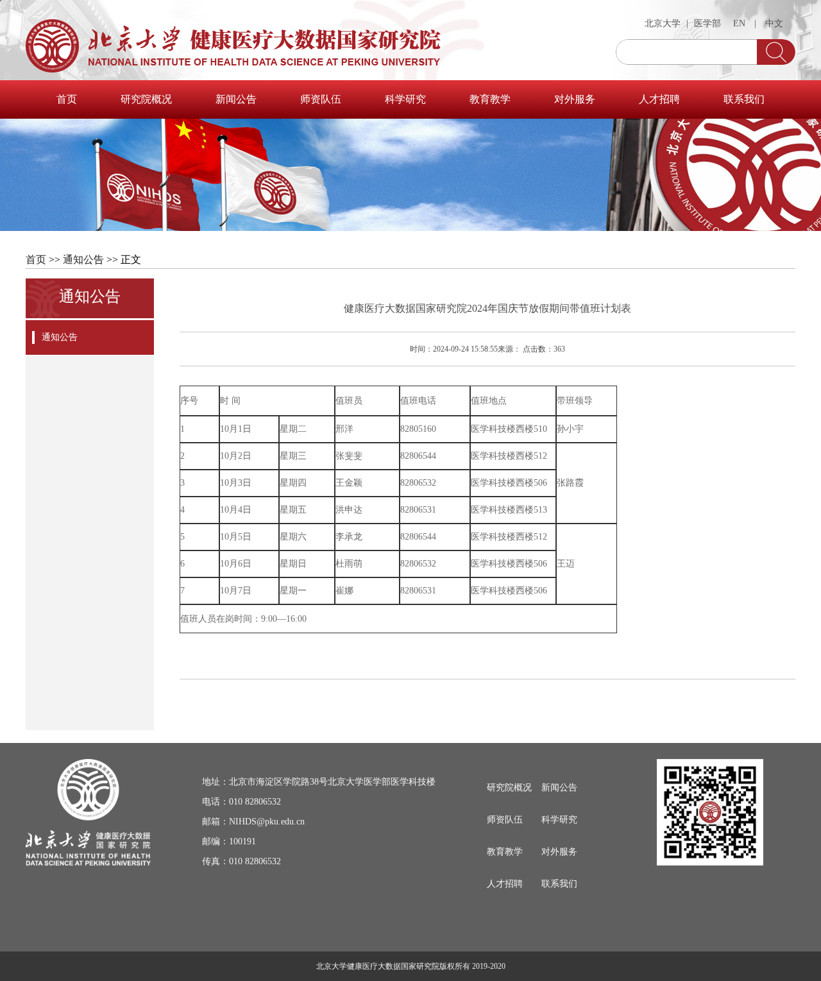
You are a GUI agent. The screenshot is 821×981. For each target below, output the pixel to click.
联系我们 (744, 99)
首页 (66, 99)
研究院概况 (146, 99)
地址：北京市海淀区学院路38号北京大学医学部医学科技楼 (319, 782)
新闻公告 (236, 99)
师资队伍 (320, 99)
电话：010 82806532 (241, 801)
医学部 (707, 23)
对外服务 (574, 99)
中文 (774, 23)
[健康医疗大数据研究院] (233, 41)
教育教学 (490, 99)
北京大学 (663, 23)
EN (739, 23)
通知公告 (83, 259)
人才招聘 (659, 99)
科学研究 (405, 99)
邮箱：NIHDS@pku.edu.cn (253, 821)
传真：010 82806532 (241, 861)
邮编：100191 (229, 841)
